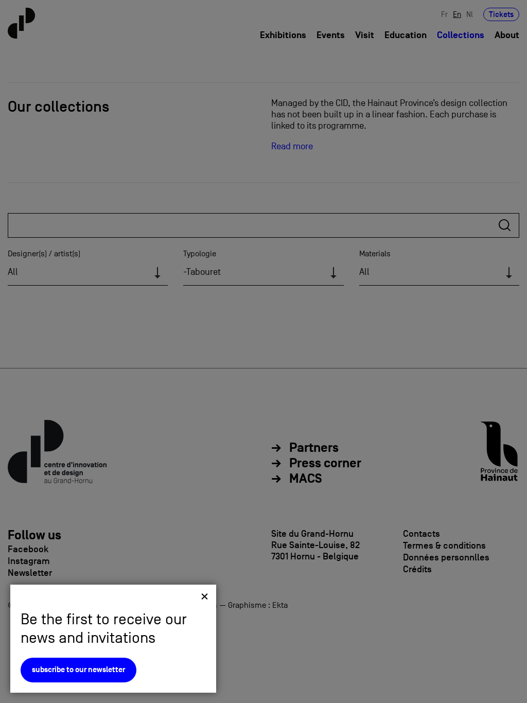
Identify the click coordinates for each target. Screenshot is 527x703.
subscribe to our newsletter (78, 670)
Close (204, 596)
